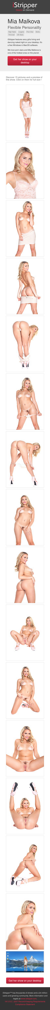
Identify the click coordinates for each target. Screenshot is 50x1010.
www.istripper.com (29, 998)
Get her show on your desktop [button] (25, 60)
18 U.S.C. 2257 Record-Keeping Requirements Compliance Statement (25, 1003)
